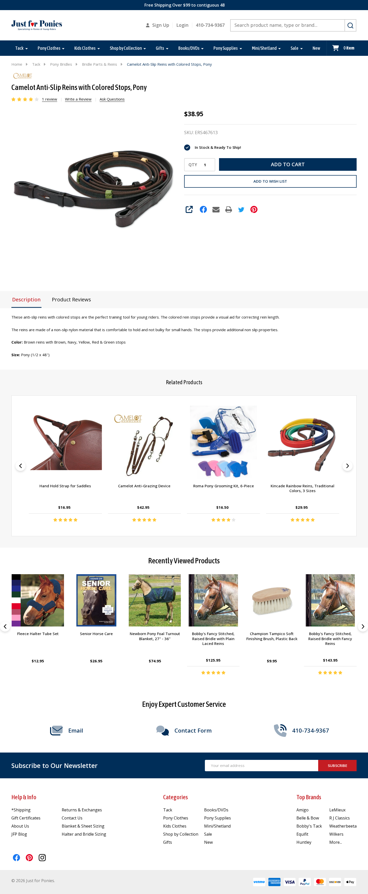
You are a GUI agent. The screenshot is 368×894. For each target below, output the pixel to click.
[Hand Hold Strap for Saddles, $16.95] (65, 442)
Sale (294, 48)
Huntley (303, 842)
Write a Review (78, 99)
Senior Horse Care (96, 633)
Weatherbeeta (343, 826)
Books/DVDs (189, 48)
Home (16, 64)
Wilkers (336, 834)
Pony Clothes (49, 48)
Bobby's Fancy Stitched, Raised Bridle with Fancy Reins (330, 638)
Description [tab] (26, 299)
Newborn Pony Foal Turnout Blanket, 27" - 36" (154, 636)
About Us (20, 826)
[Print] (228, 209)
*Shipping (21, 810)
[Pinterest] (253, 209)
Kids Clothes (85, 48)
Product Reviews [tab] (71, 299)
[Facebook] (203, 209)
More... (335, 842)
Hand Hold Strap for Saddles (65, 485)
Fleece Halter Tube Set (37, 633)
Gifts (160, 48)
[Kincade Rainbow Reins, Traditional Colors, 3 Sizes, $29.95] (302, 442)
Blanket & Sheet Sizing (83, 826)
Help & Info (23, 797)
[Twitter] (241, 209)
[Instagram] (42, 858)
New (316, 48)
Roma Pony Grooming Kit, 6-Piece (223, 485)
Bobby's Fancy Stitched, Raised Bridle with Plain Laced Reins (213, 638)
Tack (19, 48)
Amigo (302, 810)
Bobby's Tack (309, 826)
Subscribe (337, 765)
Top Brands (308, 797)
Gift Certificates (25, 818)
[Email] (216, 209)
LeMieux (337, 810)
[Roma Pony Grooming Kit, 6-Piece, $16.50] (223, 442)
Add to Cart (288, 164)
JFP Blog (19, 834)
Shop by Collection (126, 48)
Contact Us (72, 818)
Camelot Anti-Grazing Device (144, 485)
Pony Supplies (225, 48)
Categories (175, 797)
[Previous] (20, 466)
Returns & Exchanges (82, 810)
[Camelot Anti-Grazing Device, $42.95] (144, 442)
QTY (192, 165)
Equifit (302, 834)
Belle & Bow (307, 818)
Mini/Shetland (264, 48)
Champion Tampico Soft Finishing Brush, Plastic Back (271, 636)
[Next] (347, 466)
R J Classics (339, 818)
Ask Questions (112, 99)
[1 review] (25, 98)
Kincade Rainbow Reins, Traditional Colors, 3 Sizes (302, 488)
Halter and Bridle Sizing (84, 834)
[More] (26, 48)
